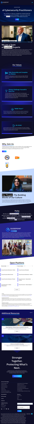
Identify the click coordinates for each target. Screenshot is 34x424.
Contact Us (3, 400)
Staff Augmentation (19, 389)
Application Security (4, 384)
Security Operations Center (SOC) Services (22, 388)
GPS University (3, 396)
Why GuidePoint (3, 394)
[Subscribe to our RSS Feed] (8, 408)
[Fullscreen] (31, 42)
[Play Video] (2, 42)
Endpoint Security (3, 389)
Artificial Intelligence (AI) (4, 383)
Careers (2, 398)
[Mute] (28, 42)
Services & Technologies (5, 381)
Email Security (3, 388)
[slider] (16, 42)
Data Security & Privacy (4, 387)
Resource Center (19, 395)
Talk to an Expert (17, 376)
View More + (17, 289)
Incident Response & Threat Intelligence (22, 383)
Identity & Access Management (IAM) (6, 392)
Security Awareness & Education (21, 387)
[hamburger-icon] (32, 2)
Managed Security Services (20, 384)
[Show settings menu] (30, 42)
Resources (18, 394)
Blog (17, 398)
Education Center (19, 399)
